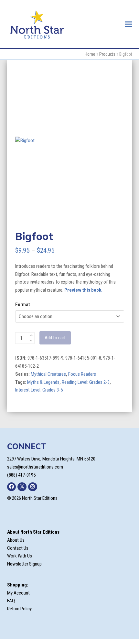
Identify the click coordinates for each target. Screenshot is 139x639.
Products (107, 54)
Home (90, 54)
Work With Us (19, 556)
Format (22, 304)
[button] (128, 24)
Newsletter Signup (24, 564)
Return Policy (19, 609)
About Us (16, 540)
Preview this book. (83, 290)
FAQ (11, 601)
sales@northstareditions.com (35, 467)
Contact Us (17, 548)
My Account (18, 593)
